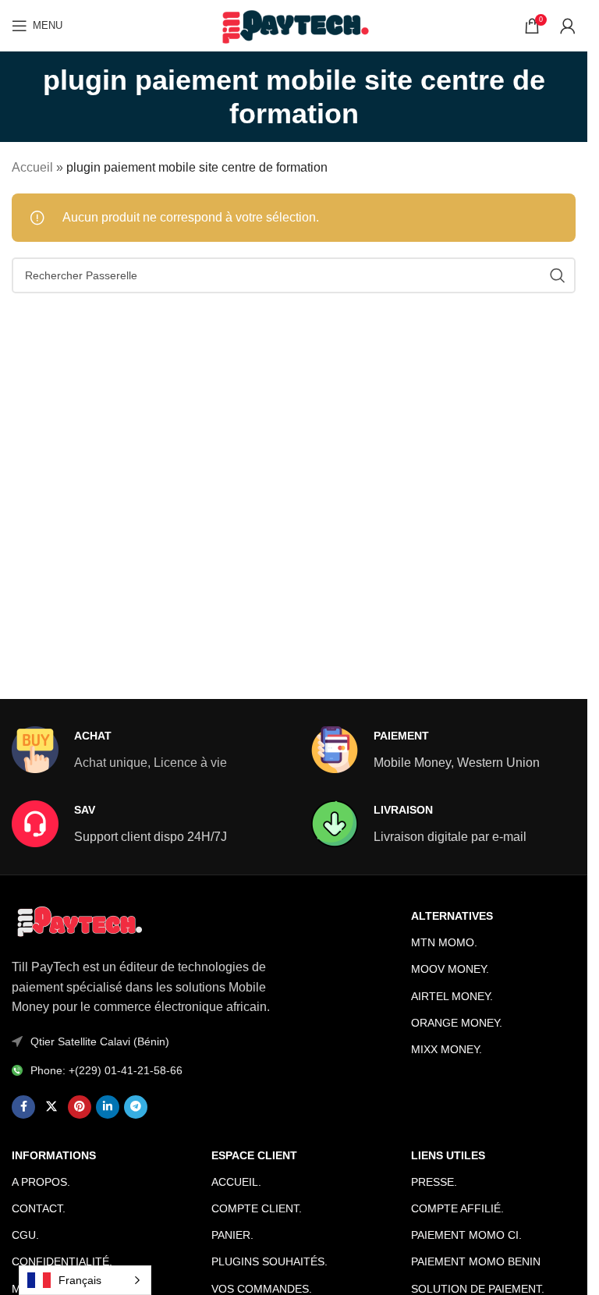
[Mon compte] (567, 25)
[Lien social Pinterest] (79, 1107)
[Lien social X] (51, 1107)
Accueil (32, 167)
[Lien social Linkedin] (107, 1107)
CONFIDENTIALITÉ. (62, 1261)
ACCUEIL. (236, 1182)
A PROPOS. (41, 1182)
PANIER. (232, 1235)
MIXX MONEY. (446, 1049)
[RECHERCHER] (558, 275)
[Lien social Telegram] (135, 1107)
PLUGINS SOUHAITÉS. (269, 1261)
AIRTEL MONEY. (452, 996)
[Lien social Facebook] (23, 1107)
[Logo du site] (293, 24)
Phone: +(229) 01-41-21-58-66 (106, 1070)
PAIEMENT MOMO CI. (466, 1235)
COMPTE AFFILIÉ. (457, 1208)
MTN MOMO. (444, 942)
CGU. (25, 1235)
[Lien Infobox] (119, 749)
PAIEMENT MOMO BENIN (476, 1261)
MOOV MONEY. (450, 969)
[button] (547, 1263)
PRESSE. (434, 1182)
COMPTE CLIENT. (256, 1208)
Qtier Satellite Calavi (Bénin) (99, 1041)
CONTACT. (39, 1208)
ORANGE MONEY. (456, 1022)
